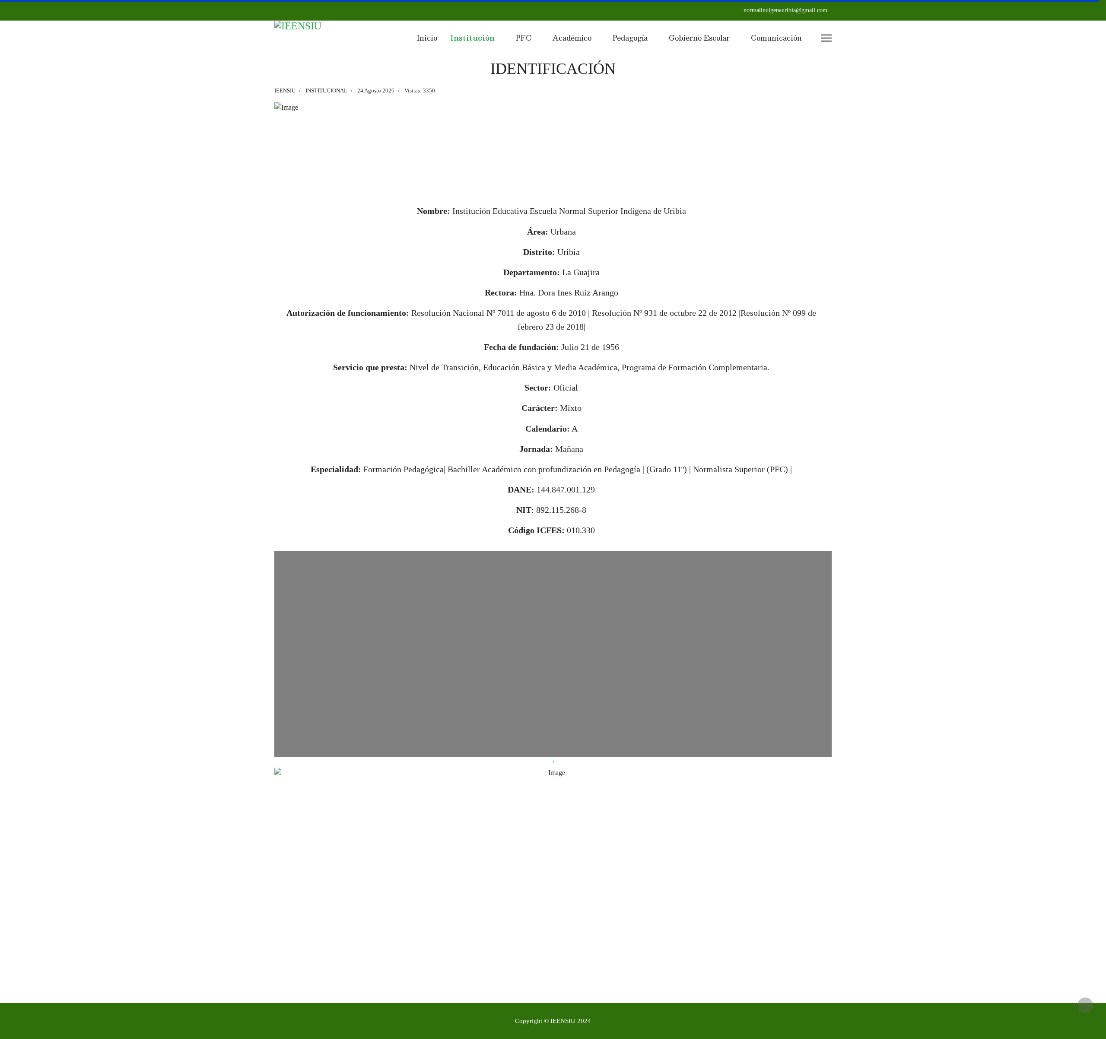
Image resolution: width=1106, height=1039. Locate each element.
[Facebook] (277, 9)
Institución (472, 38)
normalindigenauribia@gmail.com (785, 10)
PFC (523, 38)
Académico (572, 38)
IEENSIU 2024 (570, 1020)
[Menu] (826, 38)
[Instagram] (304, 9)
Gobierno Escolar (699, 38)
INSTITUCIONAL (326, 90)
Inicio (426, 38)
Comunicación (776, 38)
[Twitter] (290, 9)
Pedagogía (630, 38)
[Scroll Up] (1085, 1005)
